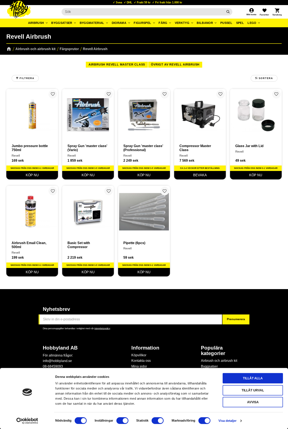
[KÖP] (32, 175)
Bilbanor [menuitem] (205, 23)
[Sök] (228, 11)
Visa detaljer (227, 420)
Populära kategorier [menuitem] (213, 350)
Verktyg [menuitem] (182, 23)
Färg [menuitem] (163, 23)
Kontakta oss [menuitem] (141, 360)
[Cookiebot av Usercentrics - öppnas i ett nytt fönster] (27, 421)
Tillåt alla (253, 378)
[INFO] (200, 175)
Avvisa (253, 402)
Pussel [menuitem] (226, 23)
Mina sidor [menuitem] (139, 366)
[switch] (122, 420)
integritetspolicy (102, 328)
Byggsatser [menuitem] (61, 23)
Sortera (266, 78)
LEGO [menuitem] (252, 23)
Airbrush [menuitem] (36, 23)
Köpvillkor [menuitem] (138, 355)
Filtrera (27, 78)
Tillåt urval (253, 390)
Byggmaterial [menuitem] (92, 23)
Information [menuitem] (145, 348)
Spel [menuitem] (240, 23)
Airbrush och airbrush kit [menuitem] (219, 360)
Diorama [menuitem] (119, 23)
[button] (264, 12)
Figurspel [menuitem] (142, 23)
